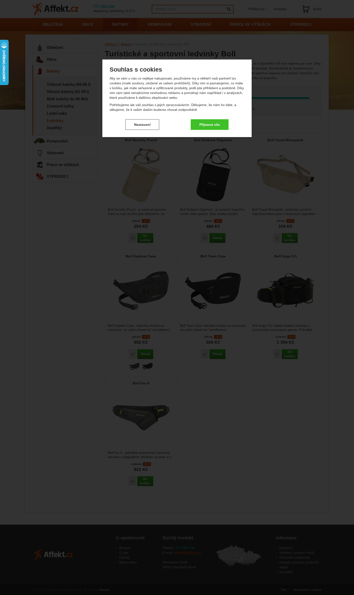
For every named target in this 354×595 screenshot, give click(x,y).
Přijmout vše (209, 124)
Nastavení (142, 124)
